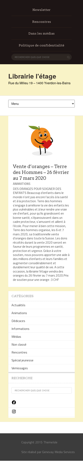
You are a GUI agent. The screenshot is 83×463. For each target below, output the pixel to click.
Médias (16, 336)
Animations (21, 183)
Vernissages (19, 368)
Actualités (18, 305)
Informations (20, 328)
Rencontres (41, 22)
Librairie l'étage (32, 76)
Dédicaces (18, 320)
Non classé (18, 344)
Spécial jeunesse (22, 360)
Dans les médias (41, 33)
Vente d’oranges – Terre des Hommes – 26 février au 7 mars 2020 (41, 172)
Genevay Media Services (58, 451)
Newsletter (41, 10)
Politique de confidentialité (41, 45)
